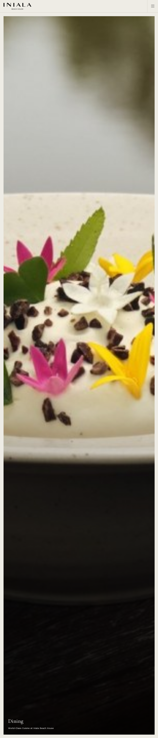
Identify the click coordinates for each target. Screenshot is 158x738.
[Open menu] (151, 6)
